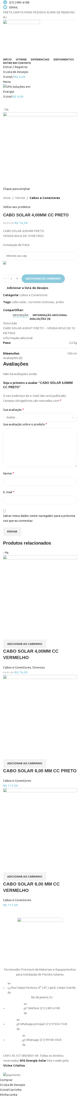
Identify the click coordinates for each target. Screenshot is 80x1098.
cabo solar (19, 302)
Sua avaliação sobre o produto (25, 424)
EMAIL (13, 7)
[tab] (21, 315)
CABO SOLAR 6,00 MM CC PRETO (40, 770)
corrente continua (41, 302)
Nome (8, 473)
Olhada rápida (8, 634)
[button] (24, 644)
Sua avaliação (13, 409)
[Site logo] (21, 38)
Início (7, 198)
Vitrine (20, 198)
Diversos (38, 667)
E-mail (9, 492)
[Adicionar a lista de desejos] (19, 634)
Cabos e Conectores (45, 198)
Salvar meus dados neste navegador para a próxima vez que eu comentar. (39, 518)
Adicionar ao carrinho (43, 278)
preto (60, 302)
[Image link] (40, 940)
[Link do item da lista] (40, 1016)
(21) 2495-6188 (19, 2)
